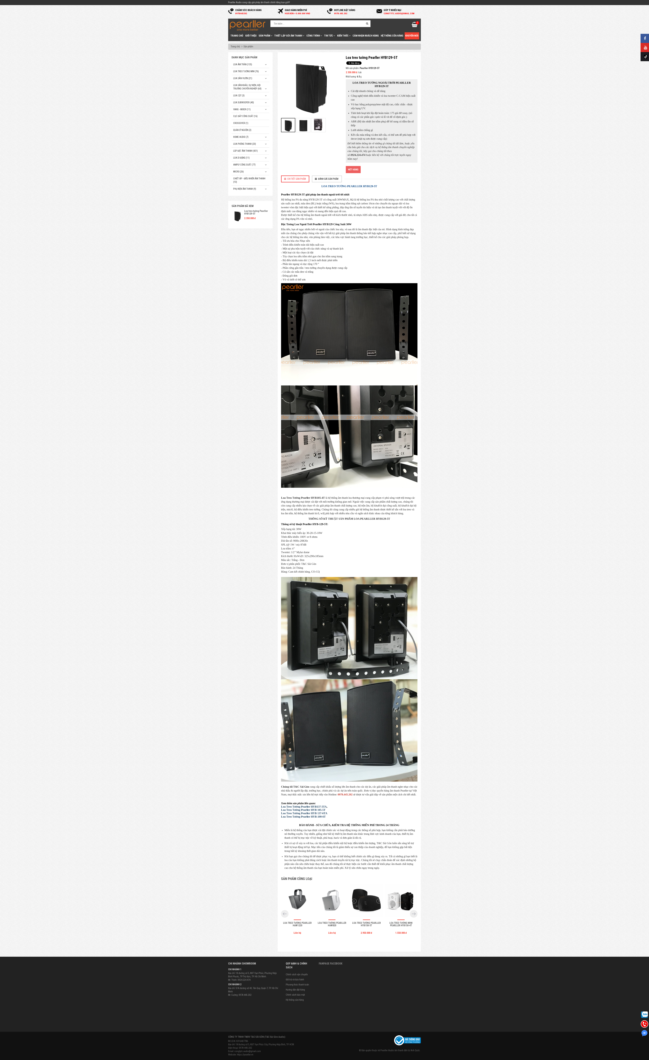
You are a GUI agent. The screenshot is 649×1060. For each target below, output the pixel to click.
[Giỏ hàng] (414, 25)
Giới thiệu (251, 35)
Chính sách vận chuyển (297, 974)
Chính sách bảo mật (295, 994)
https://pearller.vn (245, 1054)
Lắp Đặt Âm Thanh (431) (245, 150)
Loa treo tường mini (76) (246, 71)
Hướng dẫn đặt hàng (295, 989)
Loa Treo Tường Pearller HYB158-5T (366, 924)
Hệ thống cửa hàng (392, 35)
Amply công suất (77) (244, 164)
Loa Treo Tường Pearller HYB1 (299, 806)
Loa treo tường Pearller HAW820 (332, 924)
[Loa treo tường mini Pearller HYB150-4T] (401, 901)
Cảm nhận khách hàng (366, 35)
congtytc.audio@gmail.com (247, 1051)
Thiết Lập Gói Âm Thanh (288, 35)
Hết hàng (353, 169)
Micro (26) (238, 171)
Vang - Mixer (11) (242, 109)
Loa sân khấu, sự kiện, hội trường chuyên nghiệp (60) (247, 87)
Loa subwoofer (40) (243, 102)
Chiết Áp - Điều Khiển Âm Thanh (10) (249, 180)
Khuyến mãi (411, 35)
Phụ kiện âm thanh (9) (244, 188)
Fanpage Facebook (330, 963)
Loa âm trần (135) (242, 64)
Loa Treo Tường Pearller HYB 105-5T (303, 809)
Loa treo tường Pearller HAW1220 (297, 924)
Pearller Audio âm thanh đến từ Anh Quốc (400, 1050)
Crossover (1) (240, 123)
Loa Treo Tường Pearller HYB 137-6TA (304, 813)
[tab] (295, 178)
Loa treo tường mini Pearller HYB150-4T (401, 924)
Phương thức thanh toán (297, 984)
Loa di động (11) (241, 157)
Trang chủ (237, 35)
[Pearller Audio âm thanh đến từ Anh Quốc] (247, 25)
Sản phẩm (265, 35)
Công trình (313, 35)
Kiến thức (343, 35)
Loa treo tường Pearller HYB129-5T (256, 212)
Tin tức (328, 35)
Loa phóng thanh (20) (244, 144)
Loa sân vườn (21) (242, 78)
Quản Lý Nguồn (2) (242, 130)
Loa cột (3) (239, 95)
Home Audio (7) (240, 137)
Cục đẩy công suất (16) (245, 116)
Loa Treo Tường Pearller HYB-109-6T (303, 816)
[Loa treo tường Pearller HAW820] (332, 901)
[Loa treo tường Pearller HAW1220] (297, 901)
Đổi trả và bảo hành (295, 979)
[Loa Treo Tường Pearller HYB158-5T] (366, 901)
